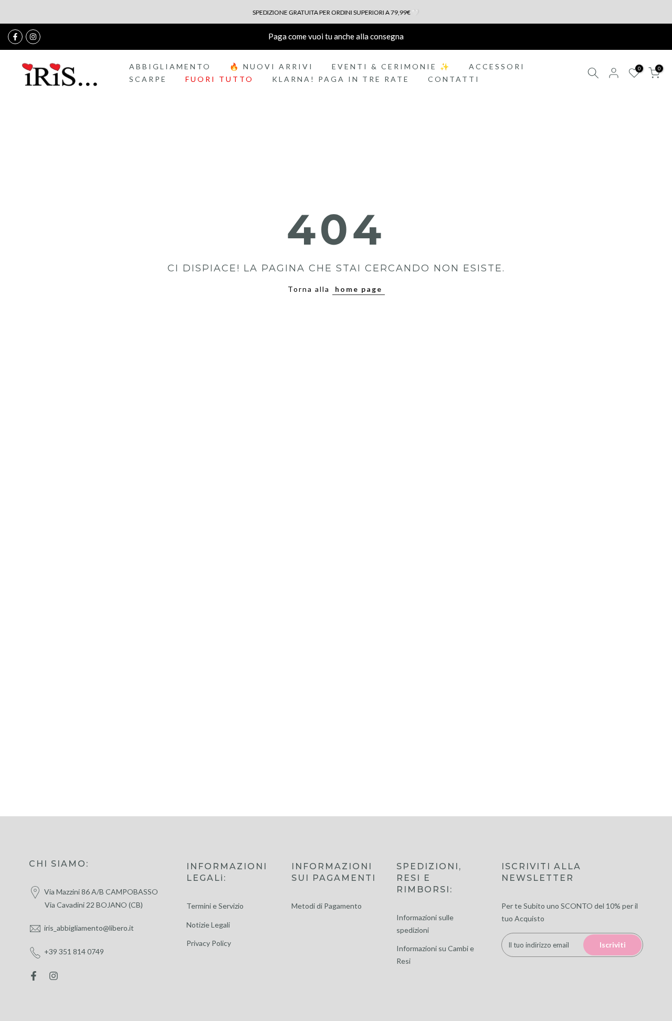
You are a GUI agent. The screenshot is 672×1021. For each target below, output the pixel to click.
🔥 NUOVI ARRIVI (271, 66)
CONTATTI (454, 79)
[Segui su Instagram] (33, 36)
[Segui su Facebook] (15, 36)
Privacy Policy (208, 943)
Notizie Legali (208, 924)
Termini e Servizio (215, 905)
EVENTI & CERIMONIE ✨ (391, 66)
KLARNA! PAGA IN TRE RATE (341, 79)
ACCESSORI (497, 66)
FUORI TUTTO (219, 79)
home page (358, 289)
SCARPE (148, 79)
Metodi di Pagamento (326, 905)
